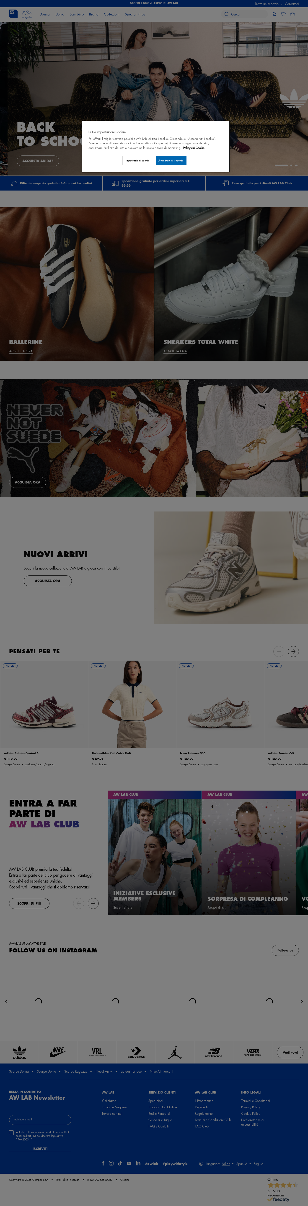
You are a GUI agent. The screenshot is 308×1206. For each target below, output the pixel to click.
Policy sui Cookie (193, 147)
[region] (156, 146)
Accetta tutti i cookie (171, 160)
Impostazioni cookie (138, 160)
